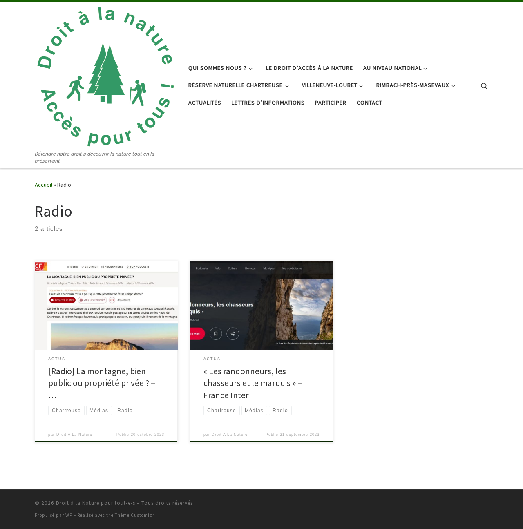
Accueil (43, 184)
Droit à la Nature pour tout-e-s (95, 503)
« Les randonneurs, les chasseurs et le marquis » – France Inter (252, 383)
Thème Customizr (134, 515)
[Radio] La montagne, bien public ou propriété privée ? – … (101, 383)
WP (68, 515)
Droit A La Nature (74, 435)
